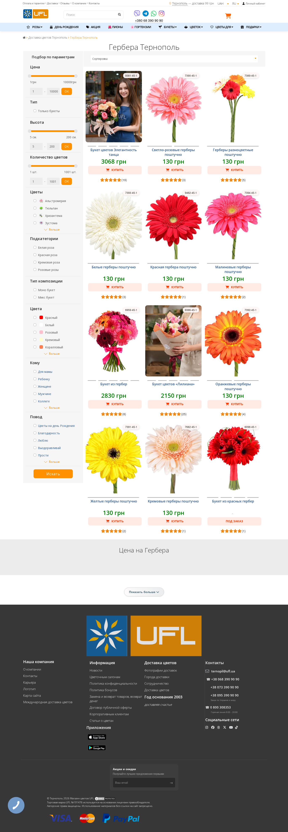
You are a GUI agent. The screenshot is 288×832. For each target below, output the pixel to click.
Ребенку (44, 379)
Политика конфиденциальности (113, 683)
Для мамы (45, 372)
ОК (67, 91)
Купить (117, 170)
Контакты (30, 676)
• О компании (78, 3)
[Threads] (219, 727)
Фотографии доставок (160, 670)
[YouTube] (231, 727)
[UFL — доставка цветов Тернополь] (35, 13)
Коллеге (44, 401)
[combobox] (174, 58)
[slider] (29, 76)
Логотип (29, 689)
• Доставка (51, 3)
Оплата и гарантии (33, 3)
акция (95, 27)
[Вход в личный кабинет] (243, 4)
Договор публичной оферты (111, 707)
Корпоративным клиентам (109, 714)
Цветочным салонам (105, 677)
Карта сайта (32, 695)
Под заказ (234, 521)
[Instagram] (161, 15)
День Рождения (66, 27)
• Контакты (93, 3)
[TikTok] (237, 727)
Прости (43, 455)
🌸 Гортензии (141, 27)
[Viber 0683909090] (137, 15)
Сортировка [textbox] (100, 59)
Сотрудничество (156, 683)
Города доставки (156, 677)
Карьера (29, 682)
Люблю (43, 440)
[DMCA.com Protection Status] (105, 798)
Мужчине (44, 394)
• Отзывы (64, 3)
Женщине (44, 386)
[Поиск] (119, 14)
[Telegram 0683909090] (146, 15)
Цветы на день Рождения (56, 426)
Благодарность (49, 433)
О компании (32, 669)
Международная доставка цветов (47, 702)
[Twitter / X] (225, 727)
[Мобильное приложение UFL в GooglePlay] (97, 747)
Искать (53, 473)
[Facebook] (213, 727)
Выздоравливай (49, 448)
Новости (96, 670)
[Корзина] (229, 17)
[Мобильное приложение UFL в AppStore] (97, 737)
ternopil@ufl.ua (223, 671)
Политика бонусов (103, 690)
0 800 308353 (220, 707)
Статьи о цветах (101, 720)
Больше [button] (54, 229)
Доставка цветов (156, 690)
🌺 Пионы (115, 27)
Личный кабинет (255, 3)
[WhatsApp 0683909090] (154, 15)
